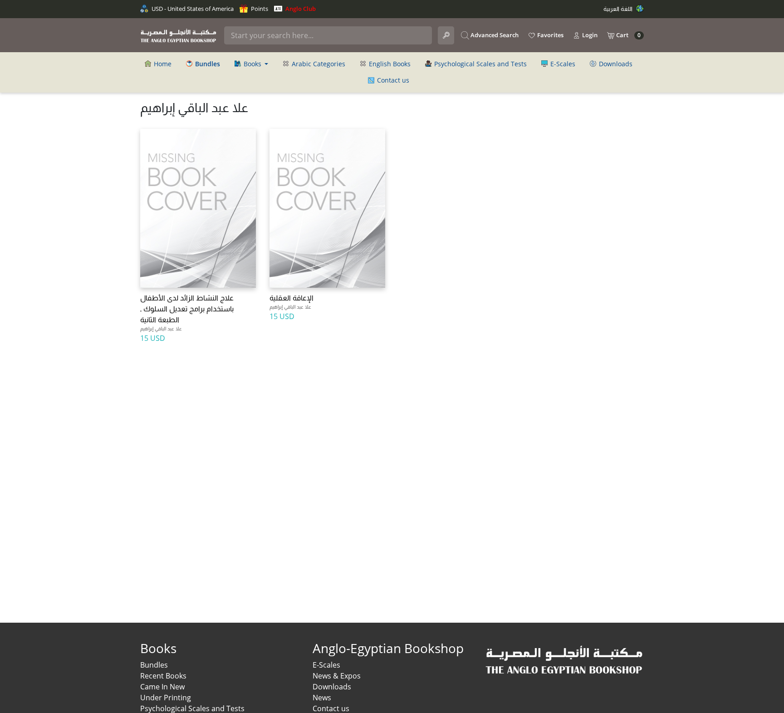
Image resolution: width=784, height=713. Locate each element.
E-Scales (562, 63)
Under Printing (165, 698)
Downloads (614, 63)
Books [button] (252, 63)
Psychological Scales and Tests (479, 63)
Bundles (154, 665)
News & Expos (337, 676)
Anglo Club (300, 9)
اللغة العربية (618, 9)
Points (259, 9)
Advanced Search (494, 35)
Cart (628, 35)
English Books (389, 63)
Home (162, 63)
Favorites (550, 35)
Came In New (162, 687)
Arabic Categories (317, 63)
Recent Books (163, 676)
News (322, 698)
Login (589, 35)
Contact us (392, 80)
